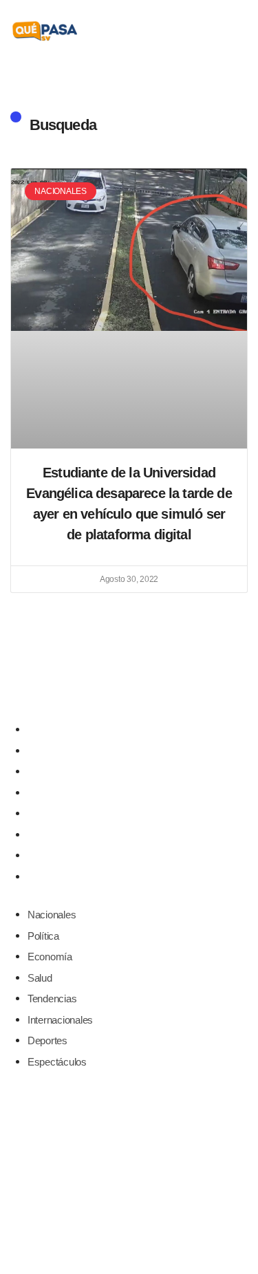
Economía (50, 771)
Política (43, 751)
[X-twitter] (129, 685)
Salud (40, 793)
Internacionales (60, 835)
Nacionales (52, 729)
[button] (239, 31)
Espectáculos (57, 877)
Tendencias (52, 813)
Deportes (47, 855)
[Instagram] (158, 685)
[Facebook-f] (100, 685)
